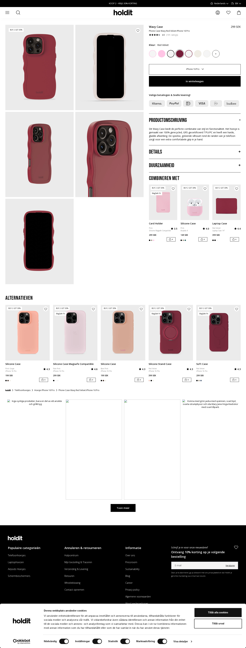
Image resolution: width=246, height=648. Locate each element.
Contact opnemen (74, 589)
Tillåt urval (218, 623)
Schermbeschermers (19, 576)
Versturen (230, 565)
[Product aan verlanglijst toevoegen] (138, 30)
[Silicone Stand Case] (171, 332)
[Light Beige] (197, 53)
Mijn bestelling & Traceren (78, 562)
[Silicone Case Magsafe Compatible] (75, 332)
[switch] (97, 641)
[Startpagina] (8, 390)
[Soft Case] (218, 332)
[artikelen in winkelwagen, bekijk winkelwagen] (239, 13)
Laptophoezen (16, 562)
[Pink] (161, 53)
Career (129, 582)
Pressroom (131, 562)
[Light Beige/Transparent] (207, 53)
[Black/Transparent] (170, 53)
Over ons (130, 555)
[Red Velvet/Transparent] (188, 53)
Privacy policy (132, 589)
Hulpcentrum (71, 555)
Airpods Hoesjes (17, 569)
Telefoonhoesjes (17, 555)
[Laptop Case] (226, 202)
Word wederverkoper (136, 603)
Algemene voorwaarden (138, 596)
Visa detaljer (180, 641)
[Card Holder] (163, 202)
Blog (127, 576)
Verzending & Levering (76, 569)
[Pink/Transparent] (152, 53)
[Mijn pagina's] (218, 13)
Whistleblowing (72, 582)
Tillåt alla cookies (218, 612)
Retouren (69, 576)
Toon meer (123, 508)
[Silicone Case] (195, 202)
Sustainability (132, 569)
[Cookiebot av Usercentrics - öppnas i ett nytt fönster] (21, 641)
